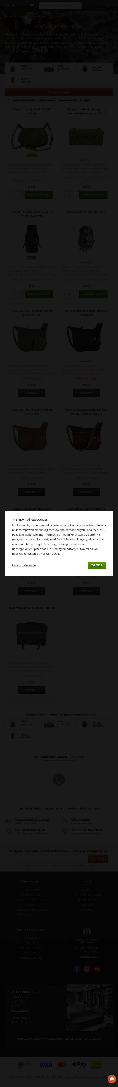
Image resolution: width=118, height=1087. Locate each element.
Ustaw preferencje (24, 565)
